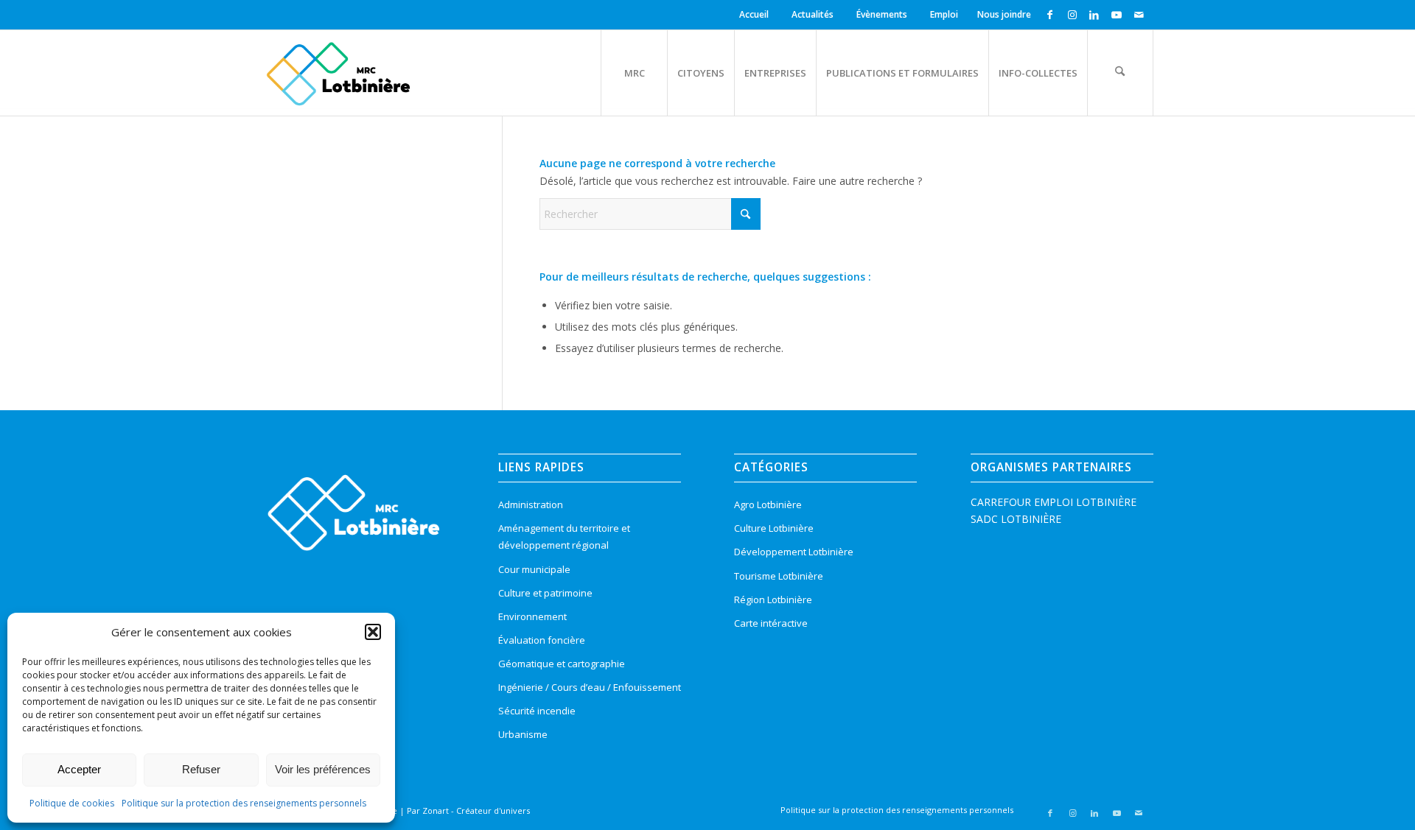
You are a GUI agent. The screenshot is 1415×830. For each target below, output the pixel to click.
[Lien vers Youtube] (1116, 15)
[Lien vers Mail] (1139, 15)
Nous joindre (1004, 14)
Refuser (201, 769)
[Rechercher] (1120, 73)
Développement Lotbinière (793, 551)
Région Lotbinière (773, 599)
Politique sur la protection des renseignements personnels (244, 803)
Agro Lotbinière (768, 504)
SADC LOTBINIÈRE (1016, 519)
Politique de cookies (71, 803)
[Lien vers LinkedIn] (1094, 15)
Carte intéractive (771, 623)
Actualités (813, 14)
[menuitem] (756, 14)
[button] (373, 632)
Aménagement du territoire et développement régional (564, 536)
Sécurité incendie (537, 710)
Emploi (944, 14)
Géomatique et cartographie (561, 663)
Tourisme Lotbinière (778, 576)
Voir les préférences (323, 769)
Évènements (881, 14)
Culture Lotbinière (774, 528)
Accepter (79, 769)
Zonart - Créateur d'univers (476, 810)
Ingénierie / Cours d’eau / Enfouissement (589, 687)
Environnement (532, 616)
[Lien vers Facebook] (1050, 15)
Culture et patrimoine (545, 592)
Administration (530, 504)
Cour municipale (534, 569)
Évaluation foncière (541, 640)
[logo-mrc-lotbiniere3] (338, 73)
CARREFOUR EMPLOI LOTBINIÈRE (1053, 502)
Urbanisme (523, 734)
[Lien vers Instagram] (1072, 15)
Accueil (754, 14)
